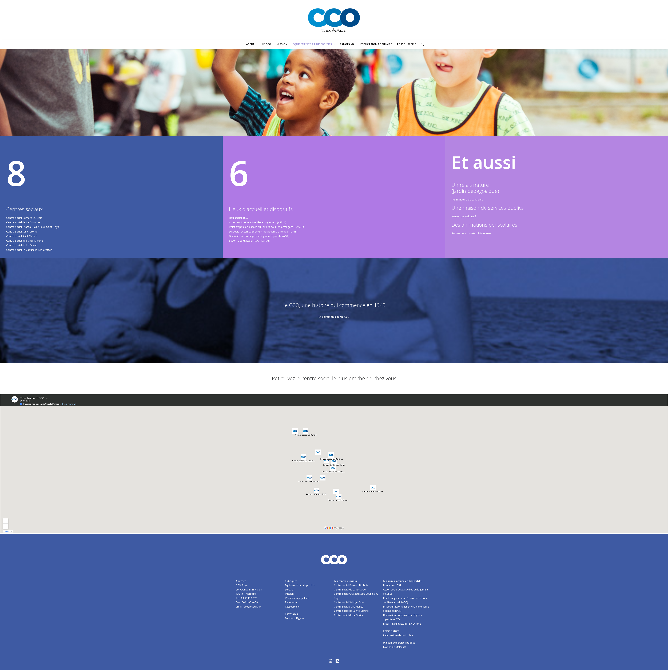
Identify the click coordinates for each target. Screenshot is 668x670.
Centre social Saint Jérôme (22, 231)
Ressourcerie (406, 44)
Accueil (251, 44)
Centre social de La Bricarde (23, 222)
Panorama (347, 44)
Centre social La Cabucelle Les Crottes (29, 249)
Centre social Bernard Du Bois (24, 217)
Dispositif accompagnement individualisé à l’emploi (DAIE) (263, 231)
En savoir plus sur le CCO (334, 316)
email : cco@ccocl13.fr (248, 606)
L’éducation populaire (376, 44)
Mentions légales (294, 618)
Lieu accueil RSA (238, 217)
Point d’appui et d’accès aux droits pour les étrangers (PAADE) (266, 226)
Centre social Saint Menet (21, 236)
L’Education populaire (297, 598)
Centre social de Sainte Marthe (24, 240)
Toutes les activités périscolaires (471, 233)
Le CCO (266, 44)
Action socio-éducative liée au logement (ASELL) (257, 222)
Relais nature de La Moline (467, 199)
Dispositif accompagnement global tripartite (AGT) (259, 236)
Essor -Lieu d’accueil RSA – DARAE (249, 240)
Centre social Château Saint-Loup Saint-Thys (32, 226)
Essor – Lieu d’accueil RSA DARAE (402, 623)
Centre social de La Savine (21, 245)
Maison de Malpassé (464, 216)
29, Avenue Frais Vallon (249, 589)
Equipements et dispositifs (312, 44)
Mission (282, 44)
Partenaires (291, 614)
